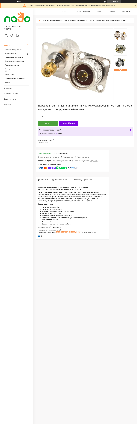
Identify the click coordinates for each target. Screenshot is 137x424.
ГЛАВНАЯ (64, 11)
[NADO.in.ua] (16, 17)
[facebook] (39, 237)
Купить (47, 123)
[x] (41, 237)
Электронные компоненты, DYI (14, 70)
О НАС (100, 11)
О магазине (8, 88)
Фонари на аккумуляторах (14, 57)
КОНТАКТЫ (126, 11)
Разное (7, 82)
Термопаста (9, 75)
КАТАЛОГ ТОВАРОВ (82, 11)
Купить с (65, 123)
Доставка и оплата (11, 93)
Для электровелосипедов (14, 61)
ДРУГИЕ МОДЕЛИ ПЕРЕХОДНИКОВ (69, 232)
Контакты (7, 104)
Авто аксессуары (11, 53)
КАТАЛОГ (7, 45)
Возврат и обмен (10, 99)
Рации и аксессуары (12, 65)
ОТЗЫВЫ (112, 11)
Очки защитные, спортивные (15, 78)
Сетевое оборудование (13, 50)
